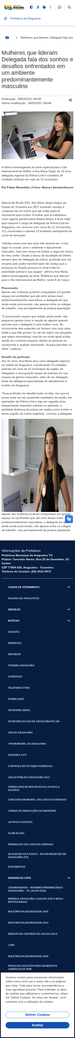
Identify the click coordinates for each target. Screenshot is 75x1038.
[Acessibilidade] (38, 7)
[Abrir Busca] (69, 7)
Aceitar (37, 1025)
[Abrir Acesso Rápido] (50, 7)
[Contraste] (31, 7)
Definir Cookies (37, 1015)
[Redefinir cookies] (44, 7)
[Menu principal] (6, 18)
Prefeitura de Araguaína (25, 18)
